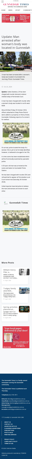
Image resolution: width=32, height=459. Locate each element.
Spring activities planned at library (10, 309)
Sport (17, 10)
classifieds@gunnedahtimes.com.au (19, 401)
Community (27, 10)
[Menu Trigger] (2, 1)
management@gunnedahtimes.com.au (13, 407)
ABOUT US (7, 422)
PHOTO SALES (8, 432)
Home (3, 10)
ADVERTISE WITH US (10, 426)
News (10, 10)
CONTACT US (8, 424)
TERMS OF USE (8, 443)
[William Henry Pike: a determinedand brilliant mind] (24, 275)
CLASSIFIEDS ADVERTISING (12, 428)
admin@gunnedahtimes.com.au (17, 409)
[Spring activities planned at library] (24, 312)
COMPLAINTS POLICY (10, 441)
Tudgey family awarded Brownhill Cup (9, 290)
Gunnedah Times (18, 202)
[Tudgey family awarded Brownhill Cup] (24, 293)
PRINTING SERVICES (10, 434)
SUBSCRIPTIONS (9, 430)
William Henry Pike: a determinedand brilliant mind (10, 273)
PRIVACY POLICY (9, 439)
